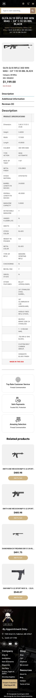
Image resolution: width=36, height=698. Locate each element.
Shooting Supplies (8, 677)
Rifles (26, 28)
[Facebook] (16, 643)
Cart (21, 658)
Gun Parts (5, 668)
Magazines (6, 665)
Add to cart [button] (18, 478)
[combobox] (15, 10)
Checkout (23, 662)
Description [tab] (8, 94)
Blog (21, 677)
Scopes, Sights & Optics (8, 672)
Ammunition (6, 658)
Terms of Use (25, 684)
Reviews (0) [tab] (8, 104)
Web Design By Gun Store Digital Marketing (18, 696)
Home (7, 28)
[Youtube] (10, 643)
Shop (22, 655)
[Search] (32, 10)
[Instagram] (4, 643)
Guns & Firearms (16, 28)
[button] (33, 3)
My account (24, 665)
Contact (23, 681)
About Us (23, 674)
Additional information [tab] (13, 99)
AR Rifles (13, 75)
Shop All (5, 655)
